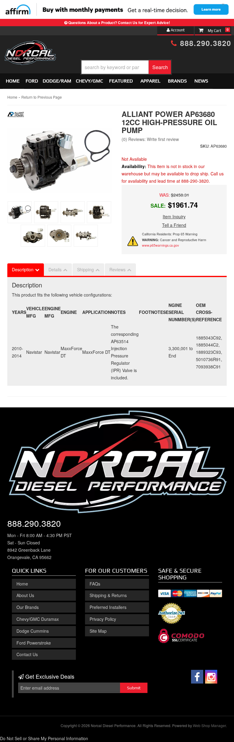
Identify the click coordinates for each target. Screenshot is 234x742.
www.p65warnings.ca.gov (160, 245)
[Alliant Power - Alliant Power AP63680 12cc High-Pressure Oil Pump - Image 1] (19, 212)
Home (13, 81)
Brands (177, 81)
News (201, 81)
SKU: (205, 146)
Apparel (150, 81)
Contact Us (27, 654)
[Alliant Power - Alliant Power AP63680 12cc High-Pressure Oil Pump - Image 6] (59, 235)
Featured (121, 81)
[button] (126, 67)
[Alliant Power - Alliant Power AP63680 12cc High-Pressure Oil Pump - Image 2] (46, 212)
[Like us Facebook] (197, 677)
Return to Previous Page (41, 97)
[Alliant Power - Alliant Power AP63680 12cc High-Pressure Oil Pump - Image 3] (72, 212)
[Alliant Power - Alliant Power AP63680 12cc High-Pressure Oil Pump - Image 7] (86, 235)
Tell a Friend (174, 225)
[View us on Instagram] (211, 677)
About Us (25, 595)
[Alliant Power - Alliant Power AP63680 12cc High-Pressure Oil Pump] (15, 116)
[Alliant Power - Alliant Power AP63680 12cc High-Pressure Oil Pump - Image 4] (99, 212)
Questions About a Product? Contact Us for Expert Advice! (119, 22)
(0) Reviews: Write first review (150, 139)
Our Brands (27, 607)
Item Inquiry (174, 216)
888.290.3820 (204, 43)
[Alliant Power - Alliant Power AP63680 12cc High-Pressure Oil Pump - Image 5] (32, 235)
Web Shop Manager (209, 725)
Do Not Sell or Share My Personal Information (44, 738)
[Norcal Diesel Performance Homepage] (30, 46)
